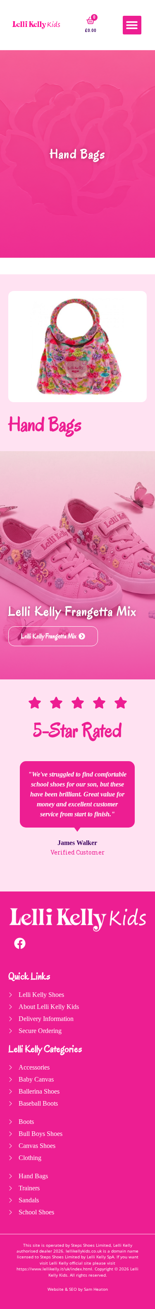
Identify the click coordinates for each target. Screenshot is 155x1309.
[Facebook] (19, 943)
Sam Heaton (96, 1289)
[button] (132, 25)
